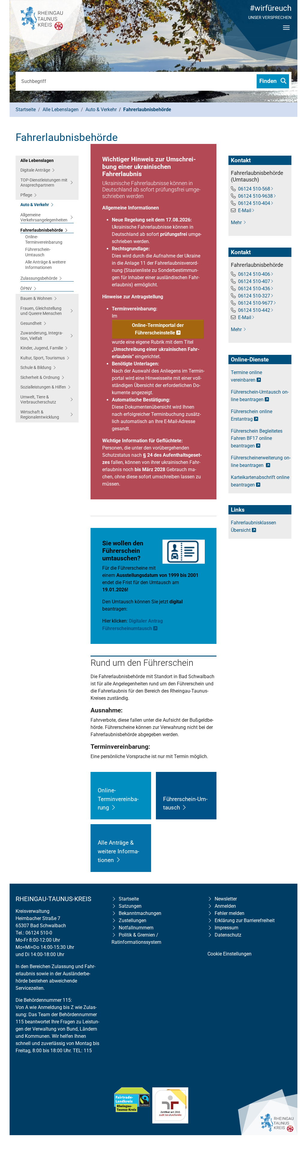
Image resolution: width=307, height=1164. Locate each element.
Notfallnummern (136, 928)
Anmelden (225, 906)
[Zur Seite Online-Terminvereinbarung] (113, 807)
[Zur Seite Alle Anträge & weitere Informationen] (118, 860)
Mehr (237, 222)
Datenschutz (228, 935)
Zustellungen (132, 920)
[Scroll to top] (294, 1121)
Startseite (129, 899)
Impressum (226, 928)
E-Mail (244, 210)
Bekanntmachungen (140, 913)
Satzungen (130, 906)
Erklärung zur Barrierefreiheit (245, 920)
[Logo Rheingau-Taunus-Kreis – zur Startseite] (48, 30)
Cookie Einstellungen (229, 954)
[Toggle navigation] (286, 33)
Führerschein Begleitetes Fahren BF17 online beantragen (256, 438)
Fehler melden (229, 913)
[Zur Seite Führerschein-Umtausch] (184, 807)
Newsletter (226, 899)
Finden (268, 81)
